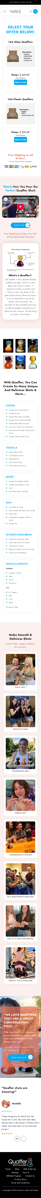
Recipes (15, 1172)
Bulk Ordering (30, 1169)
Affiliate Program (13, 1176)
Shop (17, 1169)
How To (26, 1172)
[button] (4, 11)
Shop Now (19, 225)
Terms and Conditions (20, 1182)
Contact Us (30, 1176)
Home (8, 1169)
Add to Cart (20, 82)
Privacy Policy (20, 1179)
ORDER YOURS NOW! (18, 1057)
